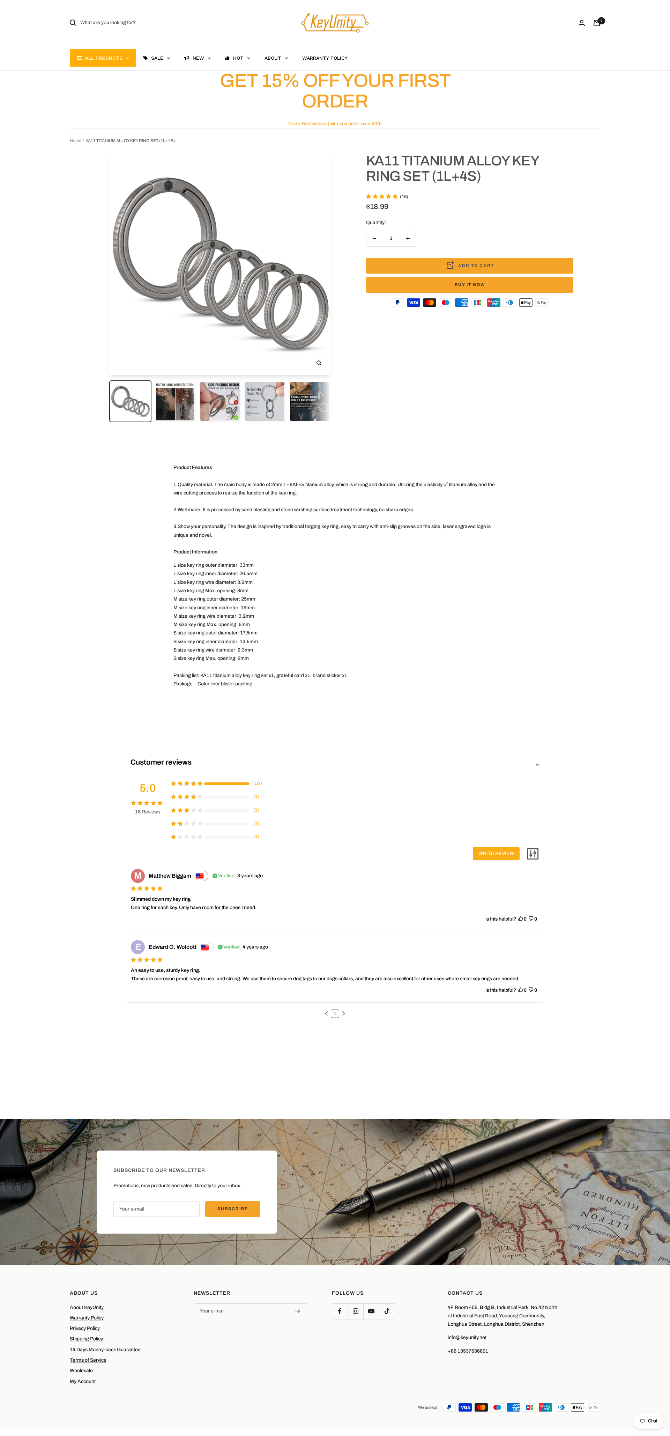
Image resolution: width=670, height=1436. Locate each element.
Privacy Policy (85, 1328)
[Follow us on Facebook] (340, 1311)
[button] (326, 1013)
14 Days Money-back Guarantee (105, 1349)
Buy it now (470, 284)
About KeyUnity (87, 1307)
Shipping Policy (86, 1338)
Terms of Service (88, 1360)
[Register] (297, 1311)
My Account (83, 1381)
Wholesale (81, 1370)
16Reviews (147, 811)
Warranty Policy (87, 1317)
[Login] (582, 23)
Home (75, 140)
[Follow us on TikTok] (387, 1311)
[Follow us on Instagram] (355, 1311)
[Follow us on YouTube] (371, 1311)
